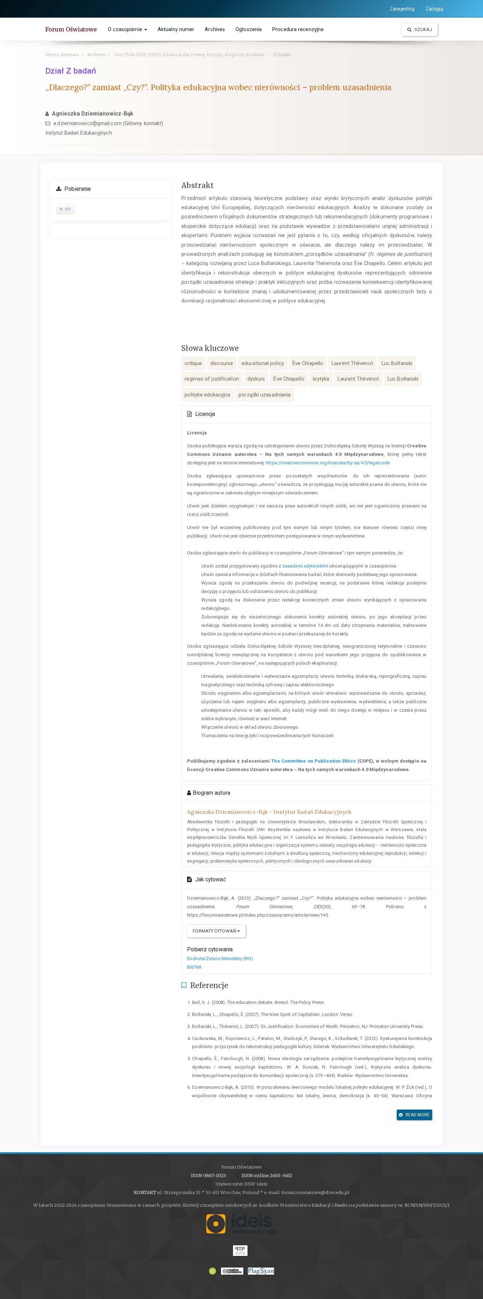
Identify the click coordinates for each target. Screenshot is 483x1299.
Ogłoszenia (248, 29)
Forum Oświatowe (71, 29)
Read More (417, 1114)
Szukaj (422, 29)
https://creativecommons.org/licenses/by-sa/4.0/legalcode (328, 462)
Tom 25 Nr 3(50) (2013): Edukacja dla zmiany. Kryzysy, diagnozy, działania (189, 54)
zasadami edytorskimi (305, 566)
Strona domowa (61, 54)
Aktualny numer (176, 29)
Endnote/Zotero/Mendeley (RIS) (220, 958)
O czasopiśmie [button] (126, 29)
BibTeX (194, 967)
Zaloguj (434, 9)
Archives (215, 29)
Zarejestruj (402, 9)
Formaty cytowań (215, 931)
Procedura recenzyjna (298, 29)
